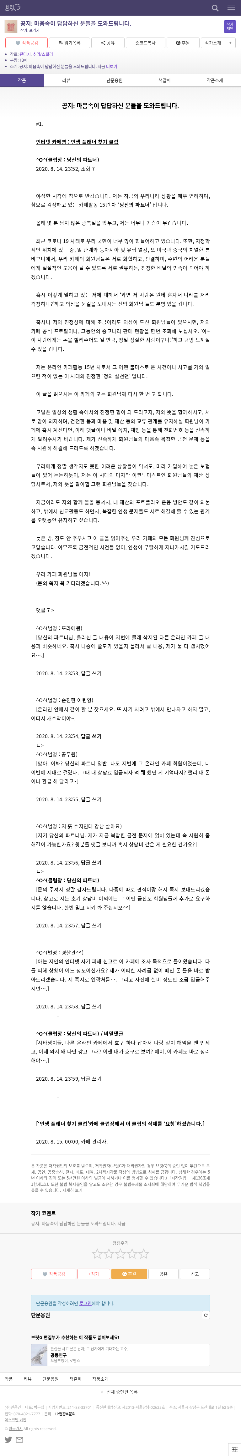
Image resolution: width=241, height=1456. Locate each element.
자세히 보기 (72, 1190)
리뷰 (66, 80)
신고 (195, 1274)
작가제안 (230, 26)
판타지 (25, 54)
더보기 (111, 66)
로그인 (85, 1303)
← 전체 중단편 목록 (120, 1392)
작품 (22, 80)
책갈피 (164, 80)
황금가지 (16, 1428)
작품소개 (215, 80)
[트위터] (8, 1439)
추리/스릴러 (43, 54)
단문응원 (114, 80)
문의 (47, 1414)
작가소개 (213, 43)
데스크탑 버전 (15, 1420)
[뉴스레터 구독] (19, 1439)
